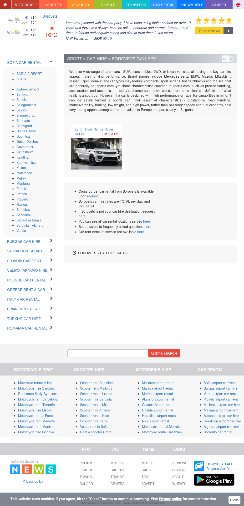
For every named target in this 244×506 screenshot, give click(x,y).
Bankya (22, 94)
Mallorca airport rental (158, 382)
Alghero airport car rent (221, 426)
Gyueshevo (25, 152)
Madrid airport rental (157, 393)
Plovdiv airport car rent (221, 399)
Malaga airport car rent (221, 410)
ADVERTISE (151, 483)
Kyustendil (24, 172)
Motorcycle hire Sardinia (36, 388)
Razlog (21, 204)
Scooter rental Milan (95, 404)
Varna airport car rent (220, 393)
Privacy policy (33, 481)
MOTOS (147, 463)
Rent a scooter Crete (96, 432)
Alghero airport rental (158, 399)
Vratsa (21, 230)
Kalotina (22, 157)
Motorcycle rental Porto (35, 415)
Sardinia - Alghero (30, 225)
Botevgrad (24, 125)
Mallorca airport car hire (222, 404)
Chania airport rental (157, 410)
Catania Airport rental (158, 404)
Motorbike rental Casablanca (163, 432)
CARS (146, 469)
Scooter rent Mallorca (96, 388)
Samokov (23, 209)
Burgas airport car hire (221, 388)
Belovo (21, 110)
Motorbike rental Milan (35, 382)
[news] (33, 466)
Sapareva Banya (28, 220)
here (82, 216)
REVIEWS (179, 463)
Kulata (21, 167)
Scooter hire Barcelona (97, 382)
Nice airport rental (155, 421)
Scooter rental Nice (94, 415)
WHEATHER (181, 483)
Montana (23, 183)
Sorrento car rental (218, 432)
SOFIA (21, 78)
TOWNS (86, 476)
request (93, 196)
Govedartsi (24, 146)
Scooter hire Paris (93, 421)
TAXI (145, 476)
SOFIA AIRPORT (29, 73)
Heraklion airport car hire (222, 421)
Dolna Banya (26, 131)
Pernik (21, 188)
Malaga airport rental (157, 388)
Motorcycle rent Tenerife (36, 404)
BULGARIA (88, 483)
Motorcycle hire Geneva (36, 432)
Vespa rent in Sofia (94, 426)
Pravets (22, 199)
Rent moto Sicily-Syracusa (38, 393)
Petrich (21, 193)
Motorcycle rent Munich (35, 426)
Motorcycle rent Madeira (36, 421)
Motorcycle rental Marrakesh (163, 426)
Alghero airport (27, 89)
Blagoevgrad (26, 115)
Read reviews (209, 30)
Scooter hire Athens (95, 410)
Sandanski (24, 214)
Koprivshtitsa (26, 162)
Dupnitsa (23, 136)
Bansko (22, 99)
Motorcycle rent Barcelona (38, 399)
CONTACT (180, 469)
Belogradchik (26, 104)
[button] (25, 4)
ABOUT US (180, 476)
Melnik (21, 178)
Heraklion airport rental (159, 415)
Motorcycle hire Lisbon (35, 410)
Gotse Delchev (27, 141)
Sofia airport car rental (220, 382)
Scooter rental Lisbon (96, 393)
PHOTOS (86, 463)
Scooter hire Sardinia (96, 399)
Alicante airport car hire (221, 415)
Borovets (49, 16)
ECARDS (86, 469)
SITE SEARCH (165, 353)
